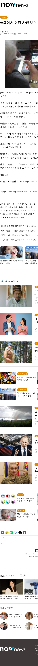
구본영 (2, 31)
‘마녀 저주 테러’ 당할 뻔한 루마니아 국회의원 (16, 207)
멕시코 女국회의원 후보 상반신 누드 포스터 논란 (17, 214)
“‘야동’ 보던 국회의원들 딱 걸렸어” (12, 217)
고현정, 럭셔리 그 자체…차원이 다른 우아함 (15, 627)
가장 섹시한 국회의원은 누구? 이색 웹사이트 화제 (17, 210)
